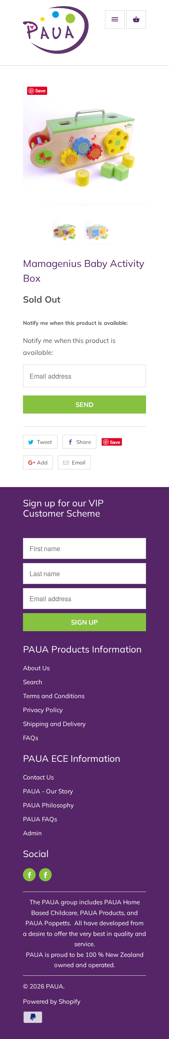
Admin (32, 833)
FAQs (30, 738)
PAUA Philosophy (48, 805)
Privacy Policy (43, 710)
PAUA (54, 986)
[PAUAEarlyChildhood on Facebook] (45, 874)
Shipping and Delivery (54, 724)
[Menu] (115, 19)
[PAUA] (56, 35)
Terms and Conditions (53, 696)
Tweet (44, 442)
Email (78, 462)
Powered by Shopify (51, 1001)
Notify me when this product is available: (75, 323)
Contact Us (38, 777)
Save (115, 442)
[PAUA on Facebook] (29, 874)
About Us (36, 668)
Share (83, 442)
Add (42, 462)
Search (32, 682)
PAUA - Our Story (48, 791)
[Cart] (136, 19)
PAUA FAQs (40, 819)
